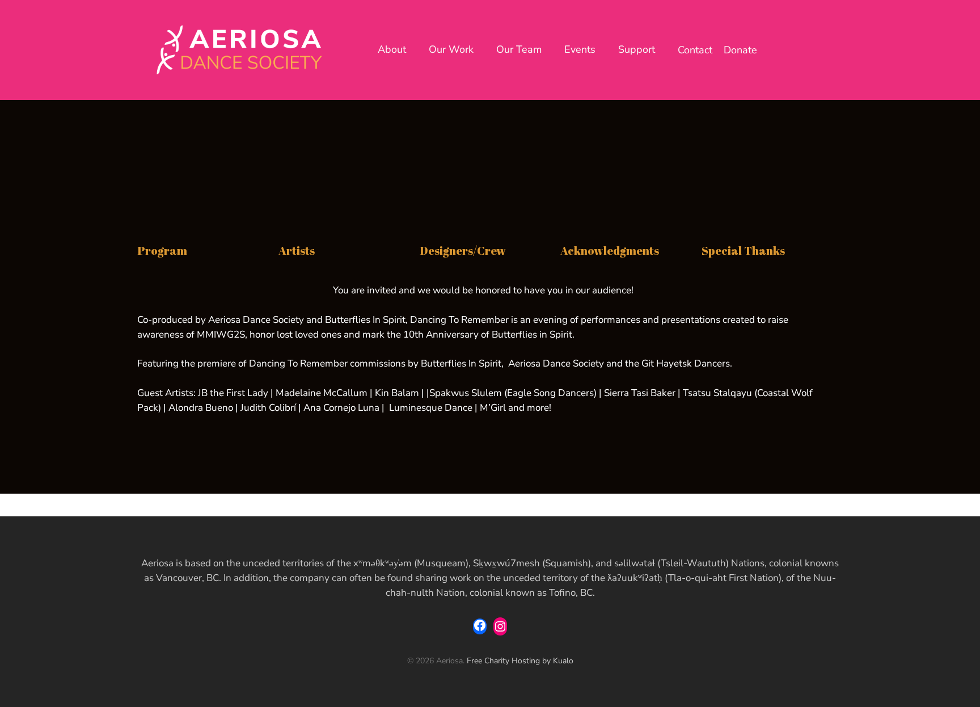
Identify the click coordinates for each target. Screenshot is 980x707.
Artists (296, 250)
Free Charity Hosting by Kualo (520, 660)
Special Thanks (743, 250)
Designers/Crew (463, 250)
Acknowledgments (609, 250)
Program (162, 250)
